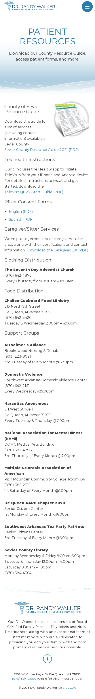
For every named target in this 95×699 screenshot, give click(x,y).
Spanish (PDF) (21, 219)
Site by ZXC (67, 687)
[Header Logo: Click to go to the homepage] (30, 6)
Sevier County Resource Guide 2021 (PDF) (41, 150)
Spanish (66, 6)
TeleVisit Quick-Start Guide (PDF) (33, 192)
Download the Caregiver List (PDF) (57, 250)
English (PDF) (21, 212)
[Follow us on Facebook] (47, 658)
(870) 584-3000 (24, 678)
